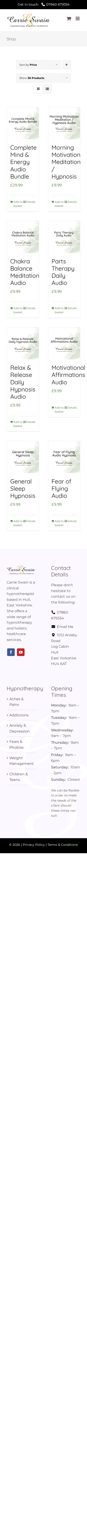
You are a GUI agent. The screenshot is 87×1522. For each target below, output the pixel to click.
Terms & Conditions (63, 845)
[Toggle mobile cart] (69, 18)
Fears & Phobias (16, 744)
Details (30, 201)
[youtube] (21, 652)
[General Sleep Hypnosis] (23, 457)
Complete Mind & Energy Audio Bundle (23, 162)
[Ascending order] (66, 64)
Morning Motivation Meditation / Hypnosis (66, 162)
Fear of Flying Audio (61, 488)
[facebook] (11, 652)
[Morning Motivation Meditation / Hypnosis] (64, 123)
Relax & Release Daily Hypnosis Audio (22, 382)
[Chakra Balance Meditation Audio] (23, 237)
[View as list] (47, 89)
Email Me (65, 627)
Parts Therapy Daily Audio (63, 271)
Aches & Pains (16, 702)
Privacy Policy (34, 845)
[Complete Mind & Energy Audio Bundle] (23, 123)
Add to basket (18, 204)
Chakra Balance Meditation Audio (24, 271)
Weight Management (21, 761)
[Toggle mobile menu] (78, 18)
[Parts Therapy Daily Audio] (64, 237)
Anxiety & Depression (19, 728)
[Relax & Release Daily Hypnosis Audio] (23, 343)
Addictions (19, 715)
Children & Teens (18, 777)
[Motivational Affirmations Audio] (64, 343)
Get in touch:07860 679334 (44, 4)
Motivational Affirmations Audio (68, 375)
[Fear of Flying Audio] (64, 457)
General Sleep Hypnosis (22, 488)
